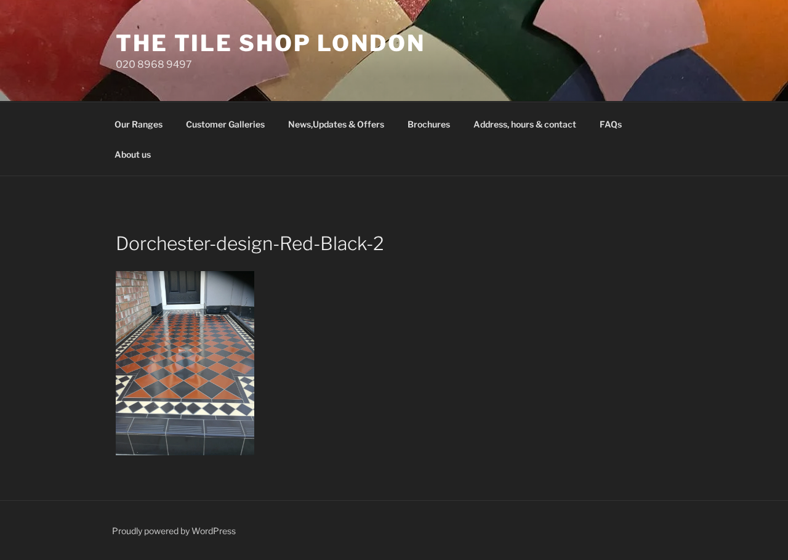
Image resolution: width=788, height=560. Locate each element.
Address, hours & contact (524, 124)
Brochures (429, 124)
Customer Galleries (225, 124)
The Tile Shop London (270, 43)
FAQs (611, 124)
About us (133, 154)
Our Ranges (139, 124)
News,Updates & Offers (336, 124)
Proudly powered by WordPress (174, 531)
